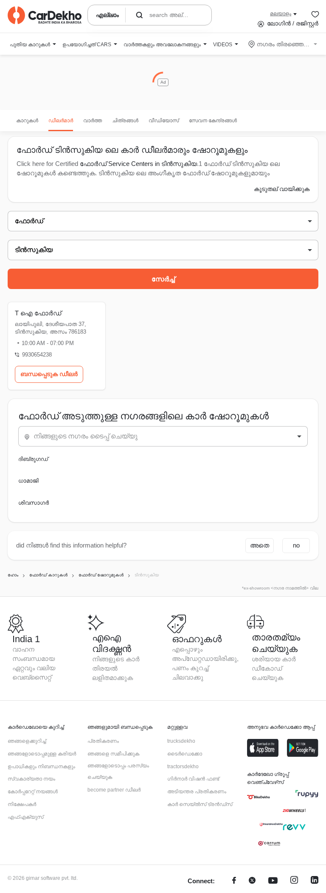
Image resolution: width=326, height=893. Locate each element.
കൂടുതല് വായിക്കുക (281, 188)
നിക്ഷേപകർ (22, 804)
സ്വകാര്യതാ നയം (31, 779)
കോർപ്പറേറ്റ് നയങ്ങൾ (33, 792)
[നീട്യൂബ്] (273, 881)
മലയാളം (280, 14)
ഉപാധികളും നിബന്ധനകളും (41, 766)
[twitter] (252, 881)
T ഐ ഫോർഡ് (38, 313)
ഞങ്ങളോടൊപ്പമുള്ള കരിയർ (42, 754)
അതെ (259, 545)
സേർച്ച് (163, 279)
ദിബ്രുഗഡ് (33, 459)
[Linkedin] (314, 881)
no (296, 545)
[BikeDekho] (258, 797)
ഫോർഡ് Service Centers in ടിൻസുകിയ (138, 163)
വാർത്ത (92, 121)
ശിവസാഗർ (33, 503)
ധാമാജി (28, 480)
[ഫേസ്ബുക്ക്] (234, 881)
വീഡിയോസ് (164, 121)
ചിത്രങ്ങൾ (125, 121)
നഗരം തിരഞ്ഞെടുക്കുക (283, 44)
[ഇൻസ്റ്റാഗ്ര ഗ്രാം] (294, 881)
